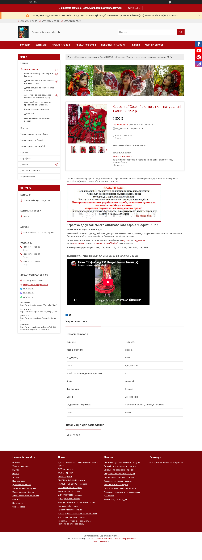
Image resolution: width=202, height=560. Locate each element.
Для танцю (109, 496)
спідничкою (139, 240)
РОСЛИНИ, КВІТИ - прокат (70, 487)
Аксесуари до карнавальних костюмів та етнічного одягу (37, 96)
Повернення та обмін (113, 45)
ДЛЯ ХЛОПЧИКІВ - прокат (70, 495)
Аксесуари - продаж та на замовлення (122, 492)
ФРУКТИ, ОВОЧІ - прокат (69, 491)
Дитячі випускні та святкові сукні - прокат (39, 89)
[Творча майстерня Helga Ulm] (23, 37)
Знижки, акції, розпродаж (115, 499)
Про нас (24, 152)
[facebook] (67, 315)
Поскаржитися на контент (102, 539)
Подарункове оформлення (36, 109)
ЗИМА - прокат (65, 476)
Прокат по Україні (86, 45)
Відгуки (135, 45)
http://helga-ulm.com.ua (33, 280)
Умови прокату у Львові (32, 140)
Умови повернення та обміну (34, 134)
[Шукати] (181, 32)
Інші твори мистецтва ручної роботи (37, 119)
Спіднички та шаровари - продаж (119, 473)
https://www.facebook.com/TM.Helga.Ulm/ (38, 305)
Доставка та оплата (30, 170)
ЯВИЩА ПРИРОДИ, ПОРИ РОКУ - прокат (77, 502)
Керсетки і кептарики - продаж (118, 481)
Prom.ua (114, 536)
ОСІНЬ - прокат (65, 473)
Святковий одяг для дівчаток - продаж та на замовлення (38, 103)
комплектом (78, 243)
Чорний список (154, 45)
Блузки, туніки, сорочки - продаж (119, 477)
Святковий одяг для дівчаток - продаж (122, 462)
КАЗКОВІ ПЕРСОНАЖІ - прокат (72, 484)
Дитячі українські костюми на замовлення (77, 513)
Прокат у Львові (61, 45)
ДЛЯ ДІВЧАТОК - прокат (69, 499)
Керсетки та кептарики (86, 57)
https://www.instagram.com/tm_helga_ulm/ (38, 311)
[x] (70, 315)
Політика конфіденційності (125, 539)
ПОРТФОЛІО (133, 8)
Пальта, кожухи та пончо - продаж (120, 488)
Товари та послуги (29, 69)
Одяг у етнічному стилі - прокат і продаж (39, 74)
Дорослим (29, 114)
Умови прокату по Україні (33, 146)
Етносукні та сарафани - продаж (119, 470)
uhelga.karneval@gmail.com (35, 285)
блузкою (126, 240)
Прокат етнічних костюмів (70, 510)
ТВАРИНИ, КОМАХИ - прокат (71, 480)
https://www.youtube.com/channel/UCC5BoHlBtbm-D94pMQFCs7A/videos (38, 328)
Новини (24, 63)
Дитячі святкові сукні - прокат (71, 517)
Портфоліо (26, 158)
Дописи (24, 164)
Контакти (41, 45)
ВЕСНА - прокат (65, 469)
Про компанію (18, 481)
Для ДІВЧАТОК (107, 57)
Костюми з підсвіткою (68, 506)
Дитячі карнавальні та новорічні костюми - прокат (39, 82)
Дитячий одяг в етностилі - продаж (120, 466)
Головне (16, 462)
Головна (25, 45)
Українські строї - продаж (116, 485)
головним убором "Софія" (105, 243)
